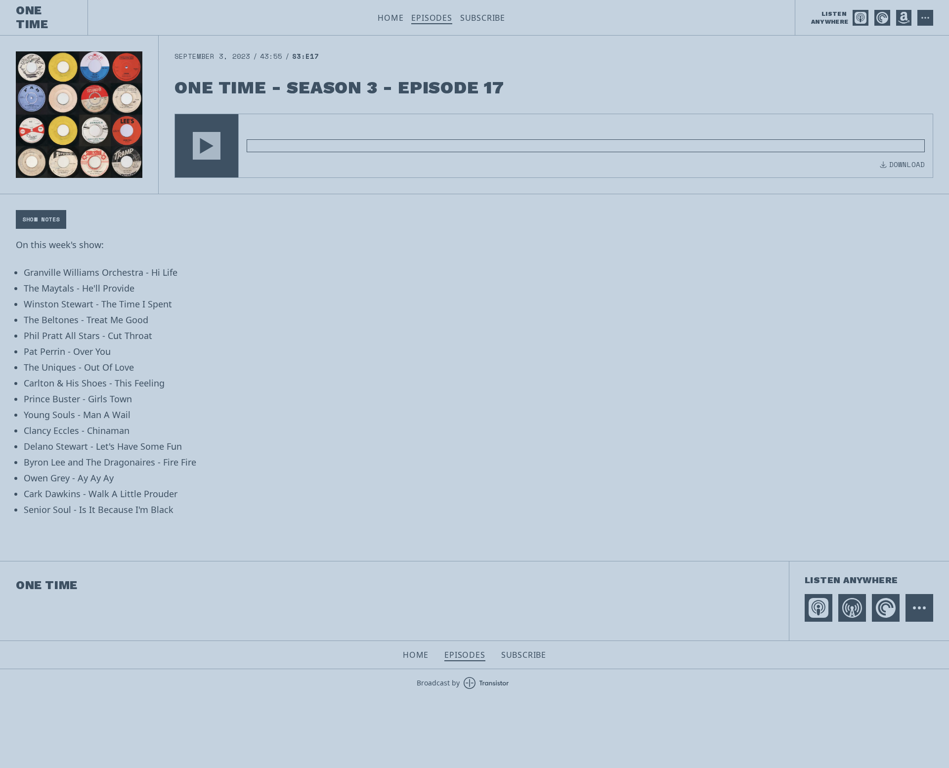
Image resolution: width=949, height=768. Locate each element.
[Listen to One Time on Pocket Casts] (882, 18)
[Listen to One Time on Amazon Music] (903, 18)
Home (390, 17)
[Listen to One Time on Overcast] (852, 608)
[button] (206, 146)
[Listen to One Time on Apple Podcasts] (860, 18)
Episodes (431, 17)
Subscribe (482, 17)
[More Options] (925, 18)
